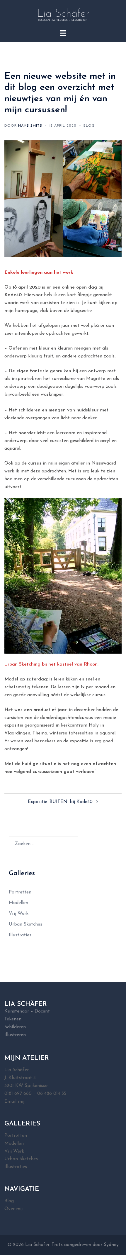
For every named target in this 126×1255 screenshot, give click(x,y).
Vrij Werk (18, 913)
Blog (89, 126)
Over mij (13, 1209)
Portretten (20, 892)
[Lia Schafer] (63, 14)
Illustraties (20, 935)
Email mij (14, 1101)
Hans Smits (30, 126)
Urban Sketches (25, 924)
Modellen (18, 902)
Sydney (111, 1244)
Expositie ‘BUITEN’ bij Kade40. (60, 802)
